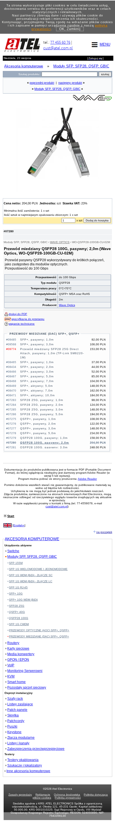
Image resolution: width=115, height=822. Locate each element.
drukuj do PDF (18, 313)
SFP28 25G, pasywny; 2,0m (41, 404)
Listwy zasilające (20, 704)
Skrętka (13, 715)
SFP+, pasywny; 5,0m (37, 376)
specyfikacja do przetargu (27, 319)
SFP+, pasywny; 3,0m (37, 344)
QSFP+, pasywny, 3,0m (38, 428)
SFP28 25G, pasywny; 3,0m (41, 409)
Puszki (12, 726)
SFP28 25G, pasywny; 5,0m (41, 414)
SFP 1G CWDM (19, 624)
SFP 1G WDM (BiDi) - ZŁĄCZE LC (30, 581)
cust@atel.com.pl (58, 47)
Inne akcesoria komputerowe (28, 771)
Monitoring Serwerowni (24, 671)
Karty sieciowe (18, 648)
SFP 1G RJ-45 (18, 587)
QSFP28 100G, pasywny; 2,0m (44, 442)
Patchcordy (15, 721)
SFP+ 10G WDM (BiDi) (23, 599)
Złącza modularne (21, 738)
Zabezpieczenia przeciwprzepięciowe (35, 749)
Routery (13, 643)
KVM (11, 676)
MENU (105, 44)
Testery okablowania (23, 760)
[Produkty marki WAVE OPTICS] (92, 100)
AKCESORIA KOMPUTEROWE (32, 539)
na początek (104, 532)
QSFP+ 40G (17, 611)
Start (10, 516)
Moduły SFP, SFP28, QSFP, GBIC (57, 88)
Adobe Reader (87, 478)
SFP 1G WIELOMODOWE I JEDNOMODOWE (38, 569)
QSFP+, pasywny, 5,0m (38, 433)
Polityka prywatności (68, 797)
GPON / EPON (18, 660)
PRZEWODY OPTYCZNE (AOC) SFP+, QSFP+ (39, 630)
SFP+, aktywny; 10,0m (37, 395)
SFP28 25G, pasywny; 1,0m (41, 400)
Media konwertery (20, 654)
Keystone (14, 732)
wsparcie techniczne (22, 323)
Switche (13, 551)
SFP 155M (16, 562)
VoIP (10, 665)
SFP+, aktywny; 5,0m (36, 385)
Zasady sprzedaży (20, 794)
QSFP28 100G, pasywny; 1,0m (44, 437)
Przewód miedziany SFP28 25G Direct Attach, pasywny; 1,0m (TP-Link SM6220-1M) (52, 353)
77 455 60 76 (60, 42)
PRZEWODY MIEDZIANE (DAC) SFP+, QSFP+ (44, 333)
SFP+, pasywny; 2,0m (37, 366)
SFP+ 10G (16, 593)
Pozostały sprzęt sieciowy (26, 687)
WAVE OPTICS (60, 242)
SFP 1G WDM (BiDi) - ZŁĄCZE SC (30, 575)
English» (19, 525)
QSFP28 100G (18, 618)
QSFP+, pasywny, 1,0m (38, 418)
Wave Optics (67, 305)
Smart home (16, 682)
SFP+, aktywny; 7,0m (36, 390)
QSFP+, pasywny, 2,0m (38, 423)
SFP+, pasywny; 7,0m (37, 381)
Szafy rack (15, 699)
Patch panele (17, 710)
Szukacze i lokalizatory (24, 765)
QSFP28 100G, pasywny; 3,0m (44, 447)
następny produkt (70, 82)
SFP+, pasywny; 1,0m (37, 339)
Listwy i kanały (18, 743)
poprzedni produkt (42, 82)
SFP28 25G (16, 605)
